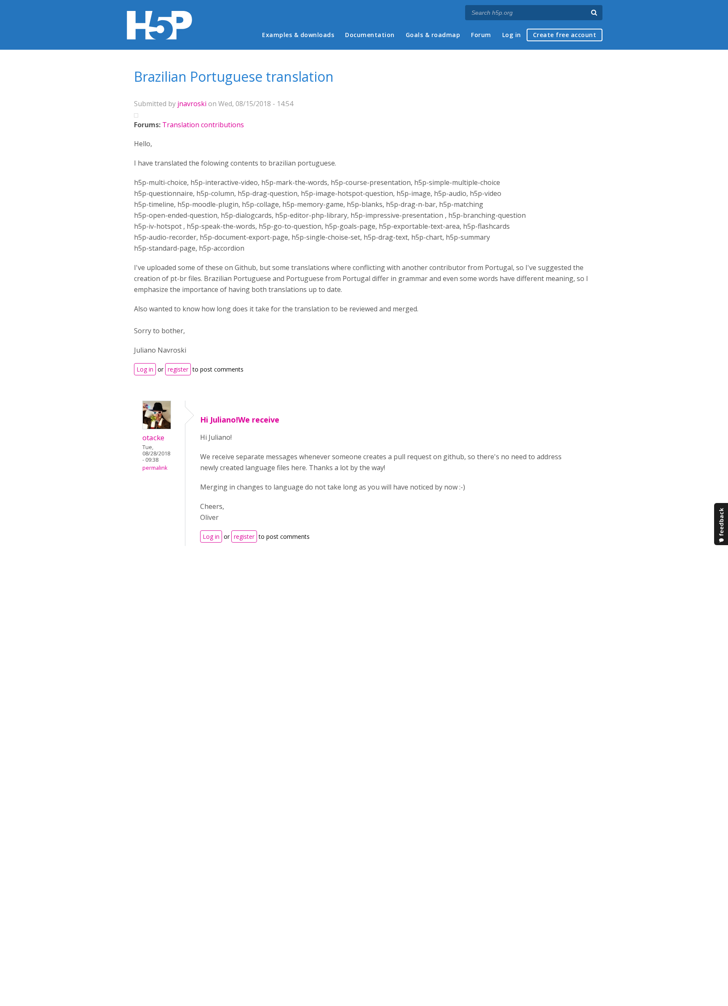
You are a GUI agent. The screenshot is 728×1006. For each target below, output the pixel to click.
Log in (511, 35)
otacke (153, 437)
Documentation (370, 35)
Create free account (565, 35)
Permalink (154, 467)
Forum (481, 35)
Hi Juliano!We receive (239, 420)
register (178, 369)
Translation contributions (203, 124)
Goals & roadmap (433, 35)
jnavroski (191, 103)
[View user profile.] (156, 426)
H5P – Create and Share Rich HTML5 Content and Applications (159, 25)
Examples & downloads (298, 35)
